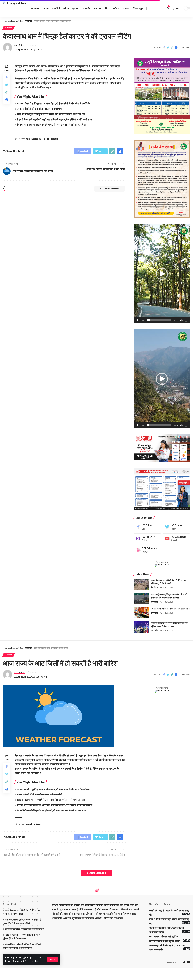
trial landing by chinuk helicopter (42, 138)
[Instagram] (147, 538)
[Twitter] (176, 527)
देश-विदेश (154, 587)
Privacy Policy (12, 961)
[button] (162, 274)
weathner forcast (34, 824)
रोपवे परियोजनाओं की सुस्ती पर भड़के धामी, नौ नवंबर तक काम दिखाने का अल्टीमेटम (51, 124)
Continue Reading (96, 872)
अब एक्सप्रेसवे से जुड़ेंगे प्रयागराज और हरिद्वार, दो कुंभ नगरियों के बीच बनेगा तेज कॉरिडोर (53, 103)
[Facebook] (147, 527)
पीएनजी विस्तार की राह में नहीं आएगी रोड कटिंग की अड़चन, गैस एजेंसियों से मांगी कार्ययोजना (54, 119)
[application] (162, 273)
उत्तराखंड (8, 27)
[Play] (137, 320)
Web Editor (19, 45)
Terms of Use (31, 961)
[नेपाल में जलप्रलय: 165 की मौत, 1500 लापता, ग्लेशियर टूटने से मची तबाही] (141, 584)
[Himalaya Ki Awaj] (14, 8)
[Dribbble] (147, 550)
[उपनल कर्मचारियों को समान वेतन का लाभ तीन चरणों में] (141, 612)
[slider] (159, 320)
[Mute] (181, 320)
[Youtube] (176, 538)
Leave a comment (111, 189)
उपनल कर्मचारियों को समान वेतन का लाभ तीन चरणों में (39, 108)
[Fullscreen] (186, 320)
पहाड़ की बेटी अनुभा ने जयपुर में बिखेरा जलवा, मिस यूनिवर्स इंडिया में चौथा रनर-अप (51, 114)
